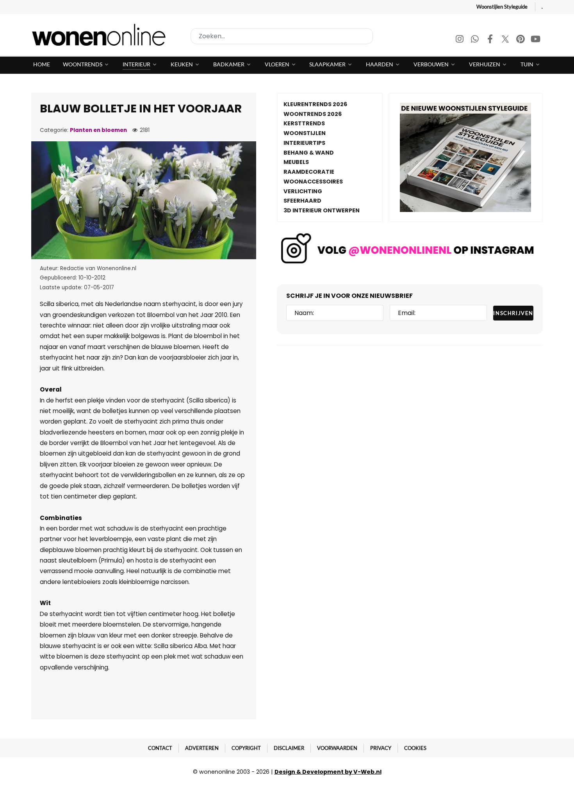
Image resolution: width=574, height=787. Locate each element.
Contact (160, 748)
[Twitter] (505, 40)
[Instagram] (460, 40)
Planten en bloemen (98, 130)
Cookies (415, 748)
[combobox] (282, 36)
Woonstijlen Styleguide (502, 7)
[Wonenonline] (101, 35)
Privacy (380, 748)
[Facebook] (490, 40)
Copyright (246, 748)
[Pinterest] (521, 40)
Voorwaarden (337, 748)
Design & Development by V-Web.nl (328, 772)
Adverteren (202, 748)
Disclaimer (289, 748)
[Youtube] (536, 40)
